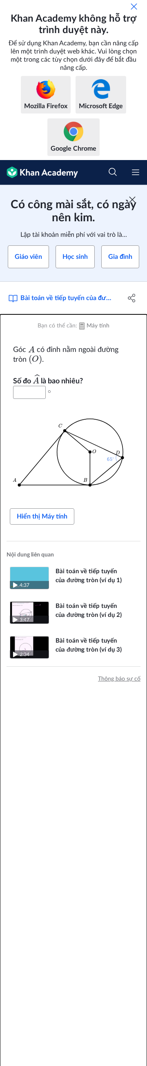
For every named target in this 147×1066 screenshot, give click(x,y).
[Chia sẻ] (132, 298)
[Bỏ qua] (133, 6)
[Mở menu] (135, 172)
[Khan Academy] (39, 172)
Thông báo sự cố (119, 679)
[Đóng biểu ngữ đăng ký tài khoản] (132, 199)
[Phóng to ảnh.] (73, 452)
